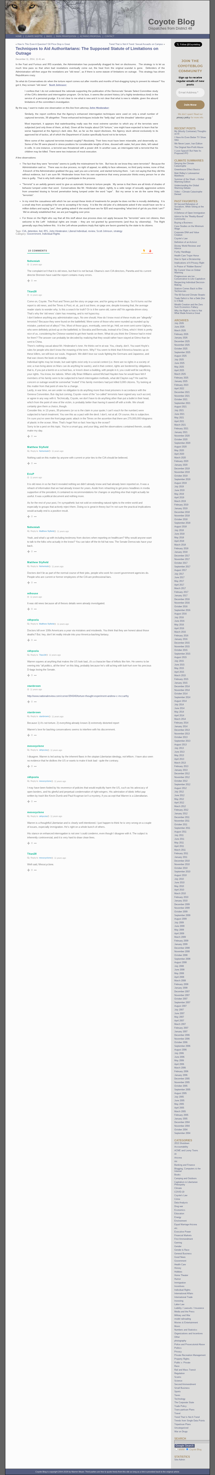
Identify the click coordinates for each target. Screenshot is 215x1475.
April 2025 (179, 370)
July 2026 (179, 323)
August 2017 (180, 570)
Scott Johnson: (58, 85)
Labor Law (179, 1304)
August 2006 (180, 1049)
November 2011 (181, 821)
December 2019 (182, 468)
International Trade (183, 1297)
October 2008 (180, 955)
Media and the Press (184, 1311)
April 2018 (179, 541)
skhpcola (43, 750)
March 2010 (180, 893)
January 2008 (180, 988)
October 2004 (180, 1129)
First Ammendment (183, 1239)
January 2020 (180, 465)
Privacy (178, 1351)
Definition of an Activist (185, 242)
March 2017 (180, 588)
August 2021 (180, 406)
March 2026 (180, 330)
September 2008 (182, 959)
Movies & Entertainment (186, 1322)
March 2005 (180, 1111)
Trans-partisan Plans (184, 1409)
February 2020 (181, 461)
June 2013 (179, 752)
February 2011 (181, 853)
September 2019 (182, 479)
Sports (177, 1391)
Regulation (179, 1373)
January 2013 (180, 770)
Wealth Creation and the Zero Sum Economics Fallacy (188, 305)
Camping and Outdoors (185, 1178)
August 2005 (180, 1093)
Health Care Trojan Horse (186, 255)
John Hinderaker (58, 231)
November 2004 (182, 1126)
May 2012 (179, 799)
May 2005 (179, 1104)
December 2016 (182, 599)
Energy (177, 1217)
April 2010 (179, 889)
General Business (183, 1253)
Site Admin (179, 1459)
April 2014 (179, 715)
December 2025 (182, 341)
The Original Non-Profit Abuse (188, 147)
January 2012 (180, 813)
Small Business (182, 1388)
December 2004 (182, 1122)
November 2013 (182, 733)
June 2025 (179, 363)
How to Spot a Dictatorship (187, 259)
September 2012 (182, 784)
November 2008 (182, 951)
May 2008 (179, 973)
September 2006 (182, 1046)
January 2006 (180, 1075)
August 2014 (180, 701)
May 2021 (179, 417)
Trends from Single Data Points (189, 1420)
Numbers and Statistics (185, 1329)
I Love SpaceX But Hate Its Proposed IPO (187, 152)
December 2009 (182, 904)
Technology (179, 1399)
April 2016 (179, 628)
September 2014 (182, 697)
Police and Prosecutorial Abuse (189, 1344)
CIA (24, 231)
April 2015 (179, 672)
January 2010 (180, 900)
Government (34, 233)
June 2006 (179, 1057)
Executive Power (182, 1231)
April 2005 (179, 1107)
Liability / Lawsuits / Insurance (189, 1308)
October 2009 (180, 911)
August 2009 (180, 919)
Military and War (182, 1315)
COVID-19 (179, 1192)
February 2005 (181, 1115)
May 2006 (179, 1060)
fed (40, 231)
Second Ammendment (185, 1384)
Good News (180, 1257)
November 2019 (182, 472)
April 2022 (179, 388)
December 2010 (182, 861)
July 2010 (179, 879)
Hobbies (178, 1271)
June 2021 (179, 414)
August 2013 (180, 744)
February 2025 (181, 377)
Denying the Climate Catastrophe (184, 164)
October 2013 (180, 737)
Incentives (179, 1286)
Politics (178, 1348)
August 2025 (180, 356)
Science (178, 1380)
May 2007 (179, 1017)
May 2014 (179, 712)
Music (177, 1326)
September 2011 (182, 828)
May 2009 (179, 929)
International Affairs (183, 1293)
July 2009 (179, 922)
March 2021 (180, 425)
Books (177, 1174)
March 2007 (180, 1024)
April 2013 (179, 759)
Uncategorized (181, 1428)
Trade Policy (180, 1406)
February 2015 (181, 679)
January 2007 (180, 1031)
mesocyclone (45, 781)
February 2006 (181, 1071)
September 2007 (182, 1002)
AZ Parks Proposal (90, 36)
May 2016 (179, 624)
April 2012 (179, 802)
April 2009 (179, 933)
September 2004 (182, 1133)
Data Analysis (181, 1202)
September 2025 (182, 352)
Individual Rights (51, 233)
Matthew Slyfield (46, 531)
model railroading (182, 1319)
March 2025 (180, 374)
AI (175, 1154)
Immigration (180, 1282)
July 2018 (179, 530)
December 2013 (182, 730)
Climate (178, 1188)
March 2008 (180, 980)
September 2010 (182, 871)
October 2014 (180, 693)
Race (176, 1366)
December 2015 (182, 643)
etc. (176, 1228)
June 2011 (179, 839)
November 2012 (182, 777)
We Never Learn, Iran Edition (188, 143)
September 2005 (182, 1089)
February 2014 (181, 722)
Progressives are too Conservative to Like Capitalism (189, 277)
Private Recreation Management (190, 1355)
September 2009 (182, 915)
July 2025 (179, 359)
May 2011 (179, 842)
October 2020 (180, 439)
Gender (177, 1246)
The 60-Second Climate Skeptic (189, 295)
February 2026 (181, 334)
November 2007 (182, 995)
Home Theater (181, 1275)
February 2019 (181, 504)
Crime (177, 1199)
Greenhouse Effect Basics (187, 169)
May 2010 (179, 886)
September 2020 (182, 443)
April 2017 (179, 585)
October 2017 (180, 563)
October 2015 (180, 650)
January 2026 (180, 337)
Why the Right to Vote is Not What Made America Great (188, 311)
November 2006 (182, 1038)
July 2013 (179, 748)
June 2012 (179, 795)
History (177, 1268)
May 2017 (179, 581)
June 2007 (179, 1013)
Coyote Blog (171, 21)
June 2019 (179, 490)
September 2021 (182, 403)
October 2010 (180, 868)
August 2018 (180, 526)
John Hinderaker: (99, 107)
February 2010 (181, 897)
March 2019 (180, 501)
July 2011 (179, 835)
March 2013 (180, 762)
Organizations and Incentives (188, 1333)
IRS (46, 231)
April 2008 (179, 977)
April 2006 (179, 1064)
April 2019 (179, 497)
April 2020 (179, 454)
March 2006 (180, 1067)
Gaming (178, 1242)
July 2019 (179, 486)
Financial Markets (183, 1235)
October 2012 (180, 781)
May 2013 (179, 755)
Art (175, 1161)
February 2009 (181, 940)
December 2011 (181, 817)
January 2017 (180, 595)
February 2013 (181, 766)
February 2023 (181, 385)
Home (19, 36)
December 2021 (182, 392)
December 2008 (182, 948)
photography (180, 1340)
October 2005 (180, 1086)
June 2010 (179, 882)
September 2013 (182, 741)
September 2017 (182, 566)
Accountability (181, 1146)
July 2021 (179, 410)
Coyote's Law (180, 1195)
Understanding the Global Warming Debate (186, 186)
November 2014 (182, 690)
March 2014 (180, 719)
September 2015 (182, 653)
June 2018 (179, 534)
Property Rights (181, 1359)
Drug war (178, 1206)
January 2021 (180, 432)
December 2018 (182, 512)
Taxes (177, 1395)
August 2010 (180, 875)
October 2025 (180, 348)
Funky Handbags (182, 252)
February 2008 (181, 984)
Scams (177, 1377)
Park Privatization (66, 36)
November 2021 (182, 396)
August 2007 (180, 1006)
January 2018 (180, 552)
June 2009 (179, 926)
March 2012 (180, 806)
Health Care (180, 1264)
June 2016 (179, 621)
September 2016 (182, 610)
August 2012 (180, 788)
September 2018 (182, 523)
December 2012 (182, 773)
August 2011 (180, 831)
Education (179, 1213)
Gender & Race (181, 1250)
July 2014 (179, 704)
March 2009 (180, 937)
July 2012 (179, 791)
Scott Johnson (104, 231)
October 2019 (180, 476)
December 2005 (182, 1078)
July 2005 (179, 1097)
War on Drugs (181, 1431)
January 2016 (180, 639)
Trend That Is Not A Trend (187, 1417)
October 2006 (180, 1042)
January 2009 (180, 944)
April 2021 (179, 421)
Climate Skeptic (34, 36)
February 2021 (181, 428)
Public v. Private (182, 1362)
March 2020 (180, 457)
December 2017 (182, 555)
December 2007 (182, 991)
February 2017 (181, 592)
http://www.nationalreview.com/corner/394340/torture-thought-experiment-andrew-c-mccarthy (78, 696)
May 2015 (179, 668)
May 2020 (179, 450)
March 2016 (180, 632)
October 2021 (180, 399)
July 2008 (179, 966)
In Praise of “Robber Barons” (188, 266)
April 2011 (179, 846)
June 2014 (179, 708)
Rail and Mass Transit (185, 1370)
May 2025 (179, 367)
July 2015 (179, 661)
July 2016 (179, 617)
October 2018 (180, 519)
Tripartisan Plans (182, 1424)
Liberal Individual (78, 231)
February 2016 (181, 635)
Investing (178, 1301)
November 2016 (182, 603)
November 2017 (182, 559)
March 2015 (180, 675)
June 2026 (179, 326)
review (91, 231)
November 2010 (182, 864)
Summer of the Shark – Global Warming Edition (189, 180)
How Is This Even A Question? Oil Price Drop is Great (43, 44)
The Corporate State (184, 1402)
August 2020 (180, 446)
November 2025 (182, 345)
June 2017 (179, 577)
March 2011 (180, 850)
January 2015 (180, 683)
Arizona (178, 1157)
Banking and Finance (184, 1165)
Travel (177, 1413)
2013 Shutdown (181, 1143)
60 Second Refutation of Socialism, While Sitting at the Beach (189, 206)
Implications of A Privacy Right (189, 263)
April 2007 (179, 1020)
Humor (177, 1279)
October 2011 (180, 824)
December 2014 (182, 686)
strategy (118, 231)
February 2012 (181, 810)
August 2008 (180, 962)
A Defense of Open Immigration (189, 213)
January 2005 (180, 1118)
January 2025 (180, 381)
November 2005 (182, 1082)
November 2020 (182, 435)
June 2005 (179, 1100)
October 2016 (180, 606)
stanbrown (44, 716)
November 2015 (182, 646)
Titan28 (42, 655)
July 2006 (179, 1053)
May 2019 (179, 494)
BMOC (49, 36)
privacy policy (183, 117)
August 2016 (180, 613)
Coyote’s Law (180, 238)
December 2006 (182, 1035)
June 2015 (179, 664)
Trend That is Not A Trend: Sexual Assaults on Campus (136, 44)
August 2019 (180, 483)
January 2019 (180, 508)
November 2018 (182, 515)
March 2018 (180, 544)
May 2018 (179, 537)
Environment (180, 1220)
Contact (109, 36)
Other (177, 1337)
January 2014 (180, 726)
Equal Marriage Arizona (185, 1224)
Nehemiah (44, 451)
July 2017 (179, 574)
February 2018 (181, 548)
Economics (179, 1210)
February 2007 (181, 1028)
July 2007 (179, 1009)
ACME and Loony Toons (186, 1150)
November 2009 (182, 908)
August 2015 (180, 657)
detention (33, 231)
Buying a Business (183, 222)
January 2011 (180, 857)
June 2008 (179, 969)
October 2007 (180, 998)
